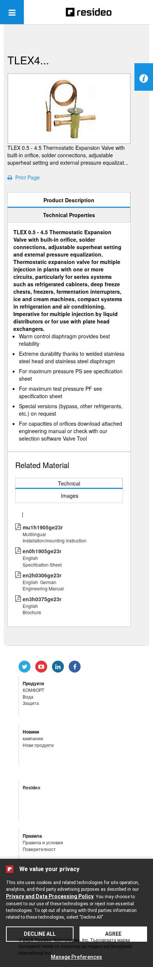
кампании (33, 738)
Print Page (26, 177)
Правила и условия (43, 842)
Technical (69, 483)
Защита (31, 703)
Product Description (68, 200)
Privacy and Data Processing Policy (50, 896)
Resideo (31, 787)
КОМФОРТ (33, 690)
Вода (28, 696)
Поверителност (39, 849)
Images (69, 495)
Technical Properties (69, 215)
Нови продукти (38, 745)
